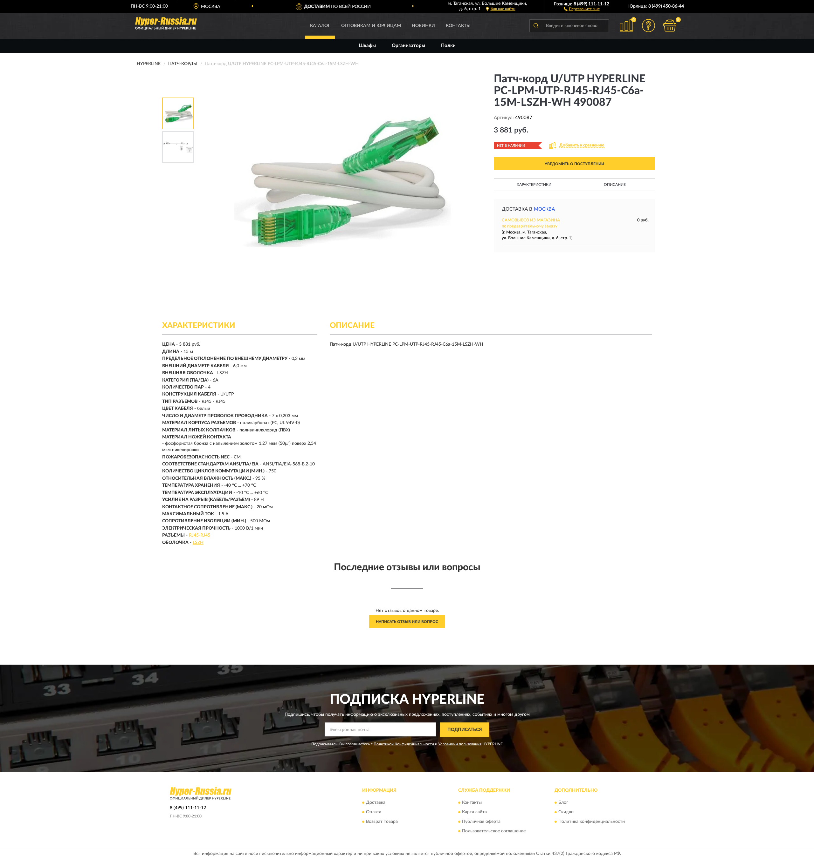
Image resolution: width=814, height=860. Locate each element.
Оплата (373, 812)
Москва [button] (544, 209)
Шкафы (367, 45)
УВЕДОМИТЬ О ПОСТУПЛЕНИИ (574, 164)
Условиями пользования (459, 744)
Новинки (423, 26)
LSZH (198, 542)
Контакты (458, 26)
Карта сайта (474, 812)
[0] (670, 25)
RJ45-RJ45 (199, 535)
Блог (563, 803)
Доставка (375, 803)
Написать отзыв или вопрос (407, 622)
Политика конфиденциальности (591, 822)
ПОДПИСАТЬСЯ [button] (464, 730)
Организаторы (408, 45)
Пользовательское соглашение (494, 831)
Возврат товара (382, 822)
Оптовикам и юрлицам (371, 26)
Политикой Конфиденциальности (404, 744)
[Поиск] (535, 25)
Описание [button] (615, 184)
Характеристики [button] (534, 184)
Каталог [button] (320, 26)
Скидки (566, 812)
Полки (448, 45)
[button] (582, 8)
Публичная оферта (481, 822)
